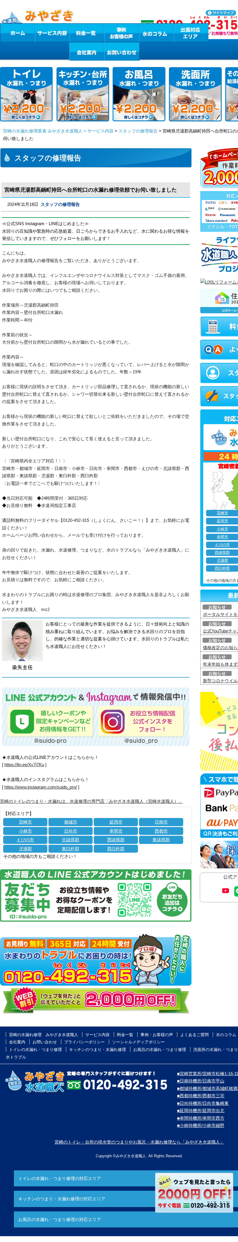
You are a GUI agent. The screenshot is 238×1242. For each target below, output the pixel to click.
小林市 (25, 830)
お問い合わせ (122, 51)
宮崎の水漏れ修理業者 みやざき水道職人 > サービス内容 (58, 130)
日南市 (161, 821)
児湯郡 (25, 848)
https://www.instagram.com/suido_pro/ (40, 787)
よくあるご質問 (194, 1034)
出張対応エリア (191, 32)
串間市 (115, 830)
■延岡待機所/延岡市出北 (200, 1110)
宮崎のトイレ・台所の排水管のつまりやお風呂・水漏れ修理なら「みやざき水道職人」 (139, 1141)
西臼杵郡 (116, 848)
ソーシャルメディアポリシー (138, 1042)
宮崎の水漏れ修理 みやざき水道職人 (43, 1034)
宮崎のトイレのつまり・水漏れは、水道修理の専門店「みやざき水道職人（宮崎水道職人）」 (91, 801)
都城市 (70, 821)
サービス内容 (52, 32)
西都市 (161, 830)
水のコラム (156, 32)
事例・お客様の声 (121, 32)
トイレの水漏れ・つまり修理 (35, 1049)
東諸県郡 (161, 839)
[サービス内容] (41, 32)
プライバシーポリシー (84, 1042)
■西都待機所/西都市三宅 (200, 1095)
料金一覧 (86, 32)
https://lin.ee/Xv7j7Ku (24, 764)
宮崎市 (25, 821)
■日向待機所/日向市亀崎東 (203, 1103)
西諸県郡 (116, 839)
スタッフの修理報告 (138, 130)
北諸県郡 (70, 839)
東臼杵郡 (70, 848)
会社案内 (86, 51)
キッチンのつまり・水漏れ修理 (97, 1049)
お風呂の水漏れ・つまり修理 (159, 1049)
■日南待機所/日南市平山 (200, 1080)
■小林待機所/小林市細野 (200, 1125)
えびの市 (25, 839)
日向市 (70, 830)
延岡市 (115, 821)
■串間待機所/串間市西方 (200, 1118)
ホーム (17, 32)
